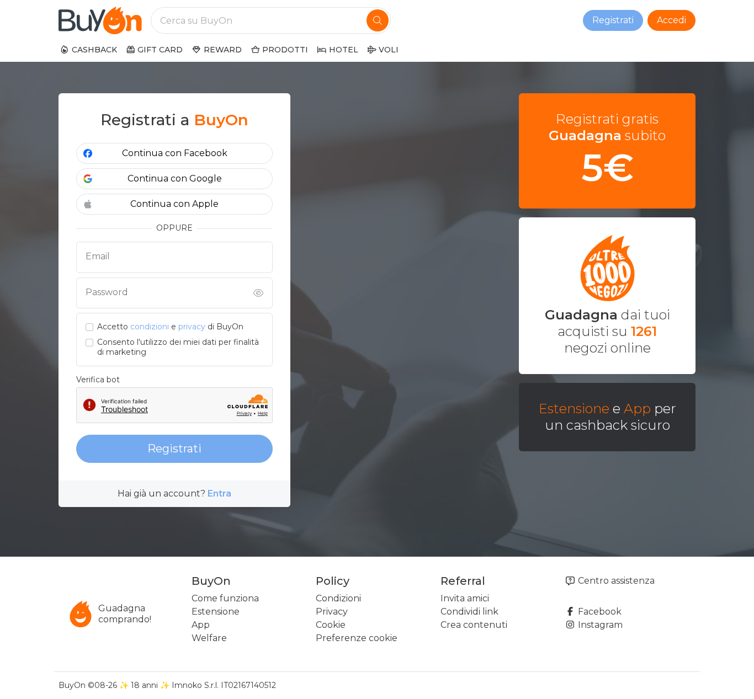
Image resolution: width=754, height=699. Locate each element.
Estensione (574, 409)
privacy (191, 327)
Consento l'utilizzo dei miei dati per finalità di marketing (178, 347)
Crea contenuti (473, 625)
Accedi (671, 20)
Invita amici (464, 598)
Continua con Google (175, 178)
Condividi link (469, 611)
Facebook (599, 611)
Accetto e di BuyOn (170, 327)
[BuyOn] (100, 20)
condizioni (149, 327)
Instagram (599, 625)
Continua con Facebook (174, 153)
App (637, 409)
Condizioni (338, 598)
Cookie (331, 625)
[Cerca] (378, 20)
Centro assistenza (615, 580)
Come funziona (225, 598)
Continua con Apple (174, 204)
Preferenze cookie (356, 638)
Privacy (332, 611)
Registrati (613, 20)
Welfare (209, 638)
